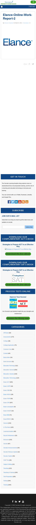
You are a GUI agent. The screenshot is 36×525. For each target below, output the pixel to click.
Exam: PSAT (7, 398)
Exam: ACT (7, 382)
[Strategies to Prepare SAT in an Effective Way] (18, 278)
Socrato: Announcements (10, 448)
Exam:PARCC (7, 419)
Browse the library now (18, 318)
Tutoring (6, 485)
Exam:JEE (6, 415)
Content (6, 353)
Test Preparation (8, 476)
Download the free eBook (18, 253)
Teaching (6, 468)
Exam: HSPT (7, 386)
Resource (6, 439)
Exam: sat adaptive (9, 406)
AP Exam (6, 333)
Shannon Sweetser (8, 22)
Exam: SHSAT (7, 411)
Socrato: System (8, 456)
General (6, 423)
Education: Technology (10, 378)
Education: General (9, 369)
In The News (7, 427)
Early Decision (7, 361)
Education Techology (9, 365)
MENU (31, 6)
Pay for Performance (9, 435)
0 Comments (26, 22)
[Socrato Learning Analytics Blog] (1, 6)
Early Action (7, 357)
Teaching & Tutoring (9, 472)
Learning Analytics (9, 431)
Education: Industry (9, 374)
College (6, 341)
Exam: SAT (6, 402)
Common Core (8, 349)
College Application (9, 345)
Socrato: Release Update (10, 452)
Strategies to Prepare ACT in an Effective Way (18, 245)
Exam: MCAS (7, 394)
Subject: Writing (8, 464)
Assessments (7, 337)
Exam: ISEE (7, 390)
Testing (5, 480)
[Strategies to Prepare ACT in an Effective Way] (18, 249)
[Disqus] (18, 93)
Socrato (6, 443)
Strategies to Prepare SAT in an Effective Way (18, 271)
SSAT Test (6, 460)
